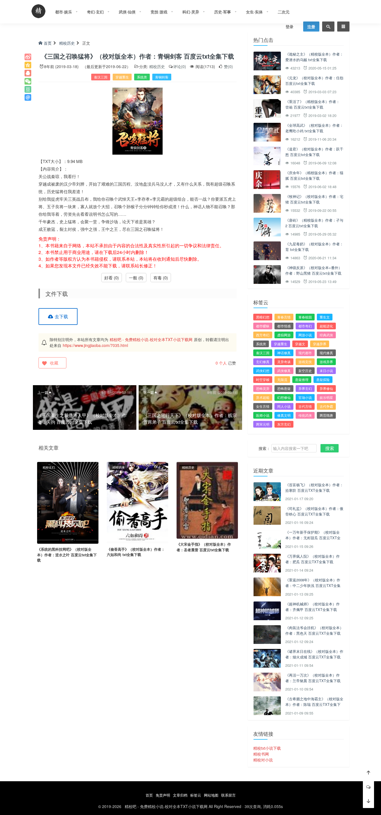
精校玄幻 (49, 467)
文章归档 (180, 795)
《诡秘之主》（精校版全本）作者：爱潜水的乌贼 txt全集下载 (314, 56)
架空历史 (305, 370)
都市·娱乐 (63, 12)
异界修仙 (326, 388)
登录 (289, 26)
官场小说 (305, 397)
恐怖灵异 (262, 388)
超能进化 (326, 325)
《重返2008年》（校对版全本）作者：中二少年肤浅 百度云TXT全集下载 (313, 585)
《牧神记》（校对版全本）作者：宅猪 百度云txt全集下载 (314, 199)
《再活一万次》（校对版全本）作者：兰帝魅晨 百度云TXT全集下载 (313, 677)
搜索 (329, 448)
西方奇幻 (262, 334)
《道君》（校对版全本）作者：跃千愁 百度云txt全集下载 (314, 151)
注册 (311, 26)
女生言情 (262, 406)
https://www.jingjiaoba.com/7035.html (95, 345)
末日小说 (326, 370)
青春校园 (305, 317)
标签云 (195, 795)
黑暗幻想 (262, 317)
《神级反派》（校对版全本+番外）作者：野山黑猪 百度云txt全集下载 (313, 270)
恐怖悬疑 (284, 388)
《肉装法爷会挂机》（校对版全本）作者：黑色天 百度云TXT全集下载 (314, 630)
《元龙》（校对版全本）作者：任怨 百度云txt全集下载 (314, 80)
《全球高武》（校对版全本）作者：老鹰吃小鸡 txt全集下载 (314, 128)
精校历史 (67, 43)
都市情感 (284, 325)
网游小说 (305, 334)
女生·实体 (254, 12)
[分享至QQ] (28, 73)
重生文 (325, 317)
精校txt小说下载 (267, 748)
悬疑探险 (323, 379)
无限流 (282, 379)
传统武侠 (305, 415)
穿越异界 (319, 343)
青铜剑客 (161, 77)
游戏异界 (326, 361)
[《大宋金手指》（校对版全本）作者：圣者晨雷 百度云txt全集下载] (207, 499)
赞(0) (228, 66)
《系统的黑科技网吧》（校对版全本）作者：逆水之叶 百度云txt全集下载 (67, 554)
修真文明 (284, 415)
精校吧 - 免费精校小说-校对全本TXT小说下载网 (151, 339)
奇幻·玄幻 (95, 12)
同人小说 (284, 406)
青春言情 (284, 317)
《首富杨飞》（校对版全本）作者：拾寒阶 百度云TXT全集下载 (314, 487)
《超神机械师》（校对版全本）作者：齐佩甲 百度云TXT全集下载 (312, 606)
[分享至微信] (28, 81)
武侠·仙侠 (127, 12)
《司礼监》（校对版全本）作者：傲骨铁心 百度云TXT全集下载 (314, 511)
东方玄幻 (284, 424)
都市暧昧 (262, 325)
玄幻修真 (262, 361)
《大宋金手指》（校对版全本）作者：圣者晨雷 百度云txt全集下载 (204, 546)
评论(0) (179, 66)
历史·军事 (222, 12)
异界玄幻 (305, 388)
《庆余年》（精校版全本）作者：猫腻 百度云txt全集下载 (314, 175)
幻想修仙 (284, 397)
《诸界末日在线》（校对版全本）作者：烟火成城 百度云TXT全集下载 (314, 654)
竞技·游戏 (159, 12)
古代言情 (305, 406)
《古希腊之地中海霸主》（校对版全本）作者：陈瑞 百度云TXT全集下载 (314, 704)
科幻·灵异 (190, 12)
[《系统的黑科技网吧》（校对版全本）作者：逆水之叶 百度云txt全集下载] (67, 502)
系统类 (142, 77)
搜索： (264, 448)
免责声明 (163, 795)
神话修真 (284, 352)
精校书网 (261, 754)
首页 (48, 43)
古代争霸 (326, 406)
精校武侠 (118, 467)
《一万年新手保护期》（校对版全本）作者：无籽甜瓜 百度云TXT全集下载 (313, 537)
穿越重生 (122, 77)
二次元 (284, 12)
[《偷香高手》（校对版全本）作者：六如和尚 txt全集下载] (137, 502)
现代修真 (326, 352)
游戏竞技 (305, 361)
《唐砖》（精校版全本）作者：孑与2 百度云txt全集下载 (314, 222)
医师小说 (262, 415)
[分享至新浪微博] (28, 57)
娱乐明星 (326, 397)
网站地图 (211, 795)
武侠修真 (284, 370)
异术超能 (262, 397)
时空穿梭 (262, 379)
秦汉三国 (100, 77)
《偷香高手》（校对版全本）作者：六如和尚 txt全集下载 (136, 551)
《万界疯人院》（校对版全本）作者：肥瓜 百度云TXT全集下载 (312, 558)
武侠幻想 (262, 370)
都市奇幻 (305, 325)
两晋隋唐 (326, 415)
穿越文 (300, 343)
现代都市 (305, 352)
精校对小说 (263, 760)
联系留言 (228, 795)
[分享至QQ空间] (28, 65)
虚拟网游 (284, 334)
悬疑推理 (301, 379)
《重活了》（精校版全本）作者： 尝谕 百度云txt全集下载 (312, 104)
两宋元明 (262, 424)
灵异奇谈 (284, 361)
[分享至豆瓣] (28, 89)
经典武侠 (326, 334)
